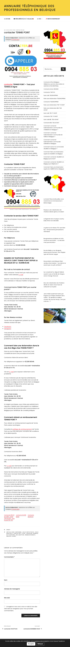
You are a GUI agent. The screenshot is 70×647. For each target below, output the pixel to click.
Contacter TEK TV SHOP (51, 116)
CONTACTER (17, 533)
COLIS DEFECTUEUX (28, 532)
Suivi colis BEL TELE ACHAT (51, 119)
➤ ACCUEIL (7, 19)
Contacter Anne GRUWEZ (51, 89)
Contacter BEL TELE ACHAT (51, 123)
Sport (8, 529)
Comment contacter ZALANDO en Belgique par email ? (54, 158)
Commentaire (9, 557)
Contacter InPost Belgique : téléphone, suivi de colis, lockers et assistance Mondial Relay (54, 84)
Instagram (7, 329)
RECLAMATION (20, 535)
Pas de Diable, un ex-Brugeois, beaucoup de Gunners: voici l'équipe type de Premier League (54, 252)
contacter (8, 84)
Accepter (31, 644)
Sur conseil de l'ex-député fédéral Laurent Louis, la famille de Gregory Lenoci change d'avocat (54, 274)
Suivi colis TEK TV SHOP (50, 113)
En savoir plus (15, 39)
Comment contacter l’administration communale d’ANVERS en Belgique (52, 141)
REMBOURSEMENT (30, 535)
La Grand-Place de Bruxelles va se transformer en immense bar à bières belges (54, 201)
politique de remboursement (22, 429)
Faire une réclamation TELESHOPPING (54, 98)
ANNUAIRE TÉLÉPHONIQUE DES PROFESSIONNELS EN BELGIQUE (30, 8)
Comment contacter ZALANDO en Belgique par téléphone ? (54, 163)
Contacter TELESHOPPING (51, 102)
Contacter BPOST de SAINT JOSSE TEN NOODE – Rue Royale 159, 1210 (9, 517)
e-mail (21, 275)
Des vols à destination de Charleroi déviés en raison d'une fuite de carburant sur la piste (54, 285)
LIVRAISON (29, 533)
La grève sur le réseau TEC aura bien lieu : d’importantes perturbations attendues (54, 229)
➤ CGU (39, 19)
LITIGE (23, 533)
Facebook (7, 327)
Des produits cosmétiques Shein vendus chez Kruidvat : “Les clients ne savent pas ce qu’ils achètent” (55, 263)
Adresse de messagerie (12, 589)
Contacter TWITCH (49, 92)
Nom (5, 580)
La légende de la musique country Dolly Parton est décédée (54, 220)
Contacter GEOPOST (31, 516)
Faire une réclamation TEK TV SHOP (54, 105)
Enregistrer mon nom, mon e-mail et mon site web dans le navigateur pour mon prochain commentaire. (20, 609)
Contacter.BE (20, 30)
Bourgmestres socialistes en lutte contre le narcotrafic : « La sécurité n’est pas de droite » (54, 240)
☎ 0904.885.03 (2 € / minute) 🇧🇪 (24, 19)
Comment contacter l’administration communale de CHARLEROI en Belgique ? (53, 128)
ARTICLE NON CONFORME (14, 532)
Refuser (40, 644)
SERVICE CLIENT (11, 536)
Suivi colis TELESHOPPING (51, 95)
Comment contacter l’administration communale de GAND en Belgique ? (53, 134)
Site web (7, 598)
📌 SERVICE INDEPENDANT (53, 19)
